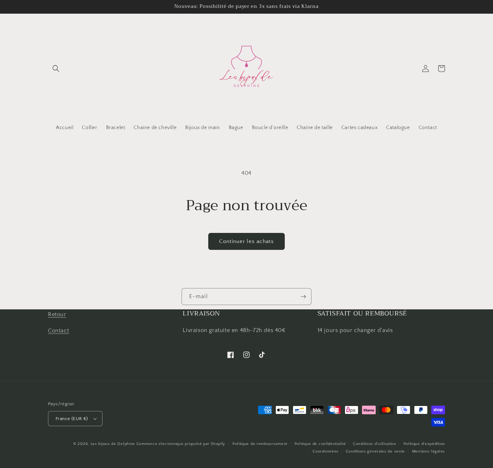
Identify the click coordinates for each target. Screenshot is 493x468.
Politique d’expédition (424, 444)
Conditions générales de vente (375, 451)
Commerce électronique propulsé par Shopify (180, 444)
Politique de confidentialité (320, 444)
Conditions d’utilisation (374, 444)
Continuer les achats (246, 241)
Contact (58, 330)
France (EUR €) (72, 418)
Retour (57, 314)
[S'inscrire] (303, 296)
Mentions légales (428, 451)
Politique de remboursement (259, 444)
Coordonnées (326, 451)
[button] (56, 68)
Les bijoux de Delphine (113, 444)
